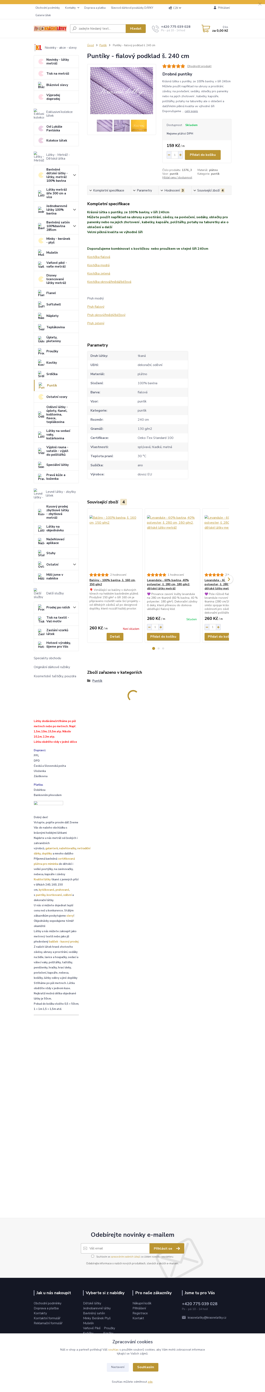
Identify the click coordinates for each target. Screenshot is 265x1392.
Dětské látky (92, 1303)
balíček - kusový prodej (63, 942)
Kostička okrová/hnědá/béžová (109, 282)
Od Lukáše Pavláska (54, 128)
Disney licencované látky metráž (56, 279)
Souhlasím (145, 1367)
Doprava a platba (95, 8)
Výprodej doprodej (53, 97)
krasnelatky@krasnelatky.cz (207, 1318)
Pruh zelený (95, 323)
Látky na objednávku (55, 528)
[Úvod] (50, 28)
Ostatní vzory (56, 397)
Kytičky (88, 1333)
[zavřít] (260, 4)
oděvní (67, 895)
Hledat (135, 28)
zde (150, 1382)
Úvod (90, 45)
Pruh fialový (95, 306)
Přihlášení (139, 1308)
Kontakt (138, 1318)
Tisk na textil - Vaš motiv (57, 619)
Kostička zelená (98, 273)
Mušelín (52, 253)
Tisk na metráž (57, 73)
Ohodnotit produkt (199, 66)
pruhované (62, 890)
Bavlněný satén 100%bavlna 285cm (58, 226)
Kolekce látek (56, 140)
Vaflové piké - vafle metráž (56, 265)
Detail (115, 636)
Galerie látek (43, 15)
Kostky (51, 363)
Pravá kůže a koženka (55, 477)
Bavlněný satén (94, 1313)
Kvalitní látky (42, 879)
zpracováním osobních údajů (125, 1256)
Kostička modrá (98, 265)
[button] (153, 648)
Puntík (52, 385)
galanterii (51, 848)
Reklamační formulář (48, 1323)
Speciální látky (57, 465)
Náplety (52, 316)
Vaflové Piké (92, 1328)
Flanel (51, 293)
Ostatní (52, 564)
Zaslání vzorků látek (57, 632)
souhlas (113, 1350)
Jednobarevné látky (97, 1308)
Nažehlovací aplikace (55, 541)
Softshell (53, 304)
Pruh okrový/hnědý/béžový (106, 315)
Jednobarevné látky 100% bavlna (56, 210)
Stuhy (50, 553)
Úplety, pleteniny (53, 339)
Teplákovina (55, 327)
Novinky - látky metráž (57, 61)
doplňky (47, 853)
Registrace (140, 1313)
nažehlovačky (67, 848)
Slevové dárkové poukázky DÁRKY (132, 8)
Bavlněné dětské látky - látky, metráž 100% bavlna (57, 175)
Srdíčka (52, 374)
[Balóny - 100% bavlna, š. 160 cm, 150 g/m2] (114, 541)
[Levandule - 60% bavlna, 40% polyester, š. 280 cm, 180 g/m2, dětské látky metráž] (172, 541)
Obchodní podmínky (47, 8)
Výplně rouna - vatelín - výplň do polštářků (57, 451)
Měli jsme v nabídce (54, 576)
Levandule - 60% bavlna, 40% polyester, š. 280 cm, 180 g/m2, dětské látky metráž (168, 584)
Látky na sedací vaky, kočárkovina (58, 434)
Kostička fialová (98, 257)
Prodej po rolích (58, 607)
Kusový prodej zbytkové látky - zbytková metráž (57, 512)
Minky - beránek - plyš (58, 241)
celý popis (191, 111)
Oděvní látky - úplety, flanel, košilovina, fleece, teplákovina (57, 414)
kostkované (54, 895)
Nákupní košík (141, 1303)
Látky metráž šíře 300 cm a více (56, 193)
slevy (69, 916)
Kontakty (70, 8)
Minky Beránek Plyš (97, 1318)
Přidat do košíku (203, 155)
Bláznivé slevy (57, 85)
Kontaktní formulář (47, 1318)
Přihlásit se (163, 1248)
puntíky (40, 895)
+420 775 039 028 (175, 26)
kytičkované (46, 890)
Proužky (52, 351)
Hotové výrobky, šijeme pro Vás (58, 645)
